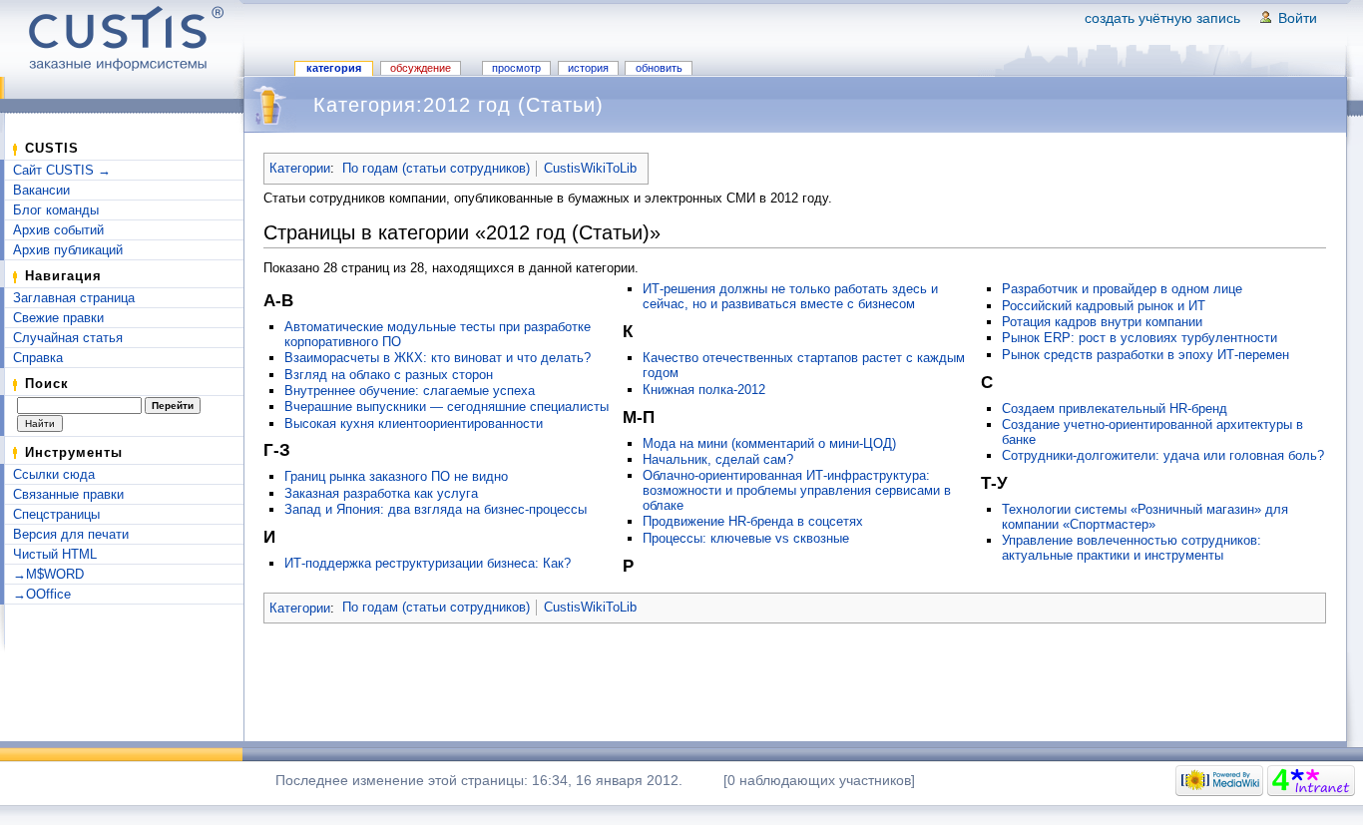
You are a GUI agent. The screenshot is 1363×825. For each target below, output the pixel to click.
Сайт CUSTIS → (62, 170)
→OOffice (42, 594)
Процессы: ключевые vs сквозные (746, 538)
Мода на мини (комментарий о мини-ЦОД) (769, 443)
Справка (38, 357)
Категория (333, 68)
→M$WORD (48, 574)
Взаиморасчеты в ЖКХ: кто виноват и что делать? (437, 357)
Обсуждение (420, 68)
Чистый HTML (55, 554)
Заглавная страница (74, 297)
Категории (299, 168)
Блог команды (56, 210)
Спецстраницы (56, 514)
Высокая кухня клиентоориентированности (413, 423)
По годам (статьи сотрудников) (436, 168)
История (588, 68)
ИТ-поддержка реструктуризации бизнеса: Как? (427, 563)
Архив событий (58, 229)
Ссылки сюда (54, 474)
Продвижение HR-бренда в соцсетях (753, 521)
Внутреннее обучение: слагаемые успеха (409, 390)
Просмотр (516, 68)
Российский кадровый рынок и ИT (1103, 305)
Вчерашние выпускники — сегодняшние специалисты (446, 406)
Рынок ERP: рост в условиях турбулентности (1139, 337)
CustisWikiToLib (590, 168)
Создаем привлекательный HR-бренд (1114, 408)
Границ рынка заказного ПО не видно (396, 476)
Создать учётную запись (1162, 18)
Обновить (659, 68)
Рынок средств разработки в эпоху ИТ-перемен (1145, 354)
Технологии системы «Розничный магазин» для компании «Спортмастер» (1145, 517)
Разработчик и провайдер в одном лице (1122, 288)
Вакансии (41, 190)
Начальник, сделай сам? (718, 459)
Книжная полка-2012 (704, 389)
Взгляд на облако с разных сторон (388, 374)
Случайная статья (68, 337)
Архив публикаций (68, 249)
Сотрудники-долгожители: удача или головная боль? (1163, 455)
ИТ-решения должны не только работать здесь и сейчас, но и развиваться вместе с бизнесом (790, 296)
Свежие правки (58, 317)
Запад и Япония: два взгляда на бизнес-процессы (435, 509)
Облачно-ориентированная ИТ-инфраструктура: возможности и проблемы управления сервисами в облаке (797, 490)
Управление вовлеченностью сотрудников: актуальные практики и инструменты (1131, 548)
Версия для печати (71, 534)
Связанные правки (68, 494)
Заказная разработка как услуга (381, 493)
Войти (1297, 18)
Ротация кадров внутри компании (1102, 321)
